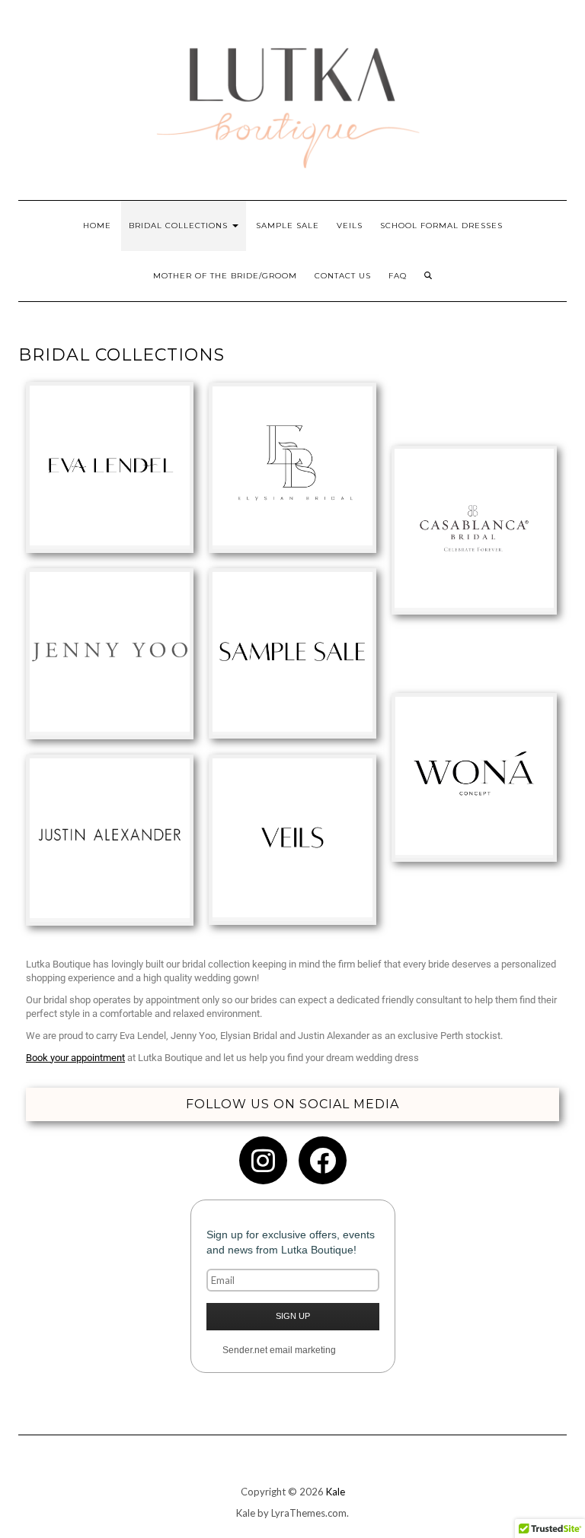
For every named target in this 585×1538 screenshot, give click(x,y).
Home (97, 225)
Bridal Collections (180, 225)
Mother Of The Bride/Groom (225, 276)
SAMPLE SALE (287, 225)
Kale (335, 1492)
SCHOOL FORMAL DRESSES (441, 225)
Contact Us (343, 276)
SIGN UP (293, 1315)
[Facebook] (323, 1160)
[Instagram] (263, 1160)
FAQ (397, 276)
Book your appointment (75, 1057)
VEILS (350, 225)
